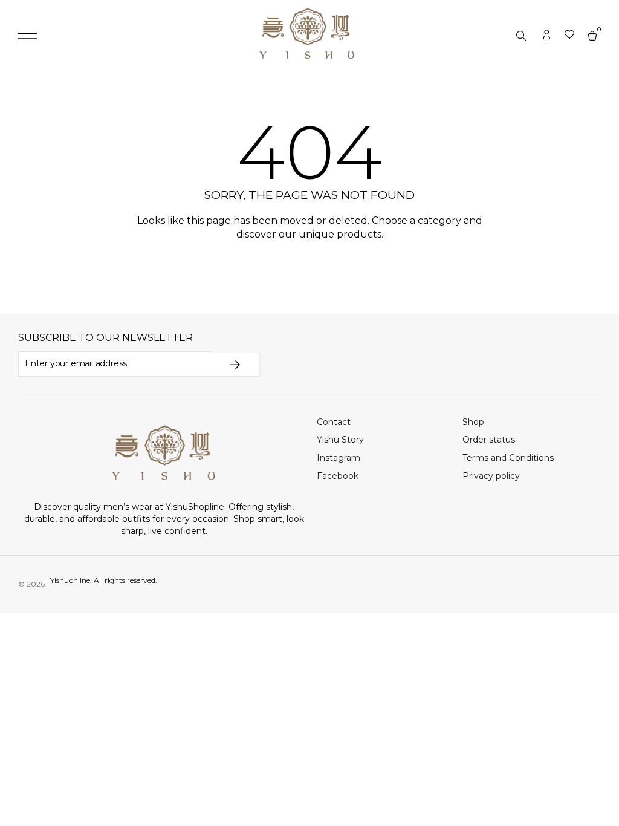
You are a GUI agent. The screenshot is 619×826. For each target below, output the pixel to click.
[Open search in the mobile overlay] (522, 36)
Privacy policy (491, 475)
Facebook (337, 475)
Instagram (338, 457)
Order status (488, 439)
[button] (27, 36)
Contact (334, 422)
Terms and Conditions (508, 457)
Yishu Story (340, 439)
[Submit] (236, 365)
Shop (473, 422)
